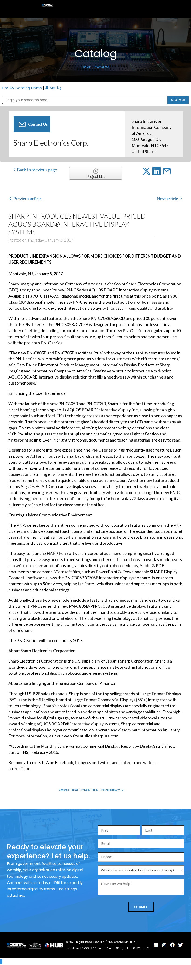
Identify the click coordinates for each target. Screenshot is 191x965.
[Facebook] (172, 944)
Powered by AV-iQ (112, 789)
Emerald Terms (68, 789)
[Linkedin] (156, 945)
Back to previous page (36, 169)
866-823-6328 (140, 948)
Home (86, 67)
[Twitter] (180, 945)
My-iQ (55, 88)
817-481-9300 (113, 948)
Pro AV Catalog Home (22, 88)
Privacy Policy (89, 789)
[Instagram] (164, 945)
